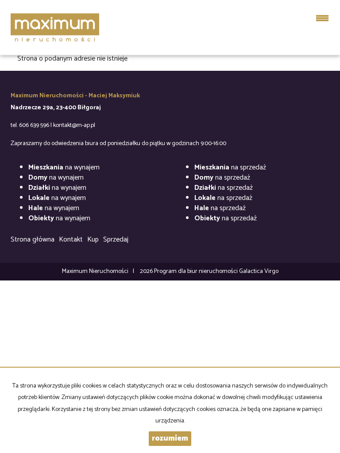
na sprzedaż (230, 167)
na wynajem (64, 167)
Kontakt (71, 240)
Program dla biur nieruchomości (196, 271)
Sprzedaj (115, 240)
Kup (93, 240)
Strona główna (32, 240)
